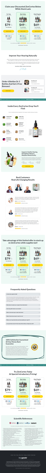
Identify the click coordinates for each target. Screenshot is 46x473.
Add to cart (8, 31)
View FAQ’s (26, 45)
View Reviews (20, 45)
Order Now (8, 90)
